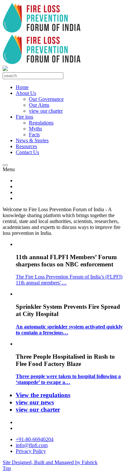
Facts (34, 134)
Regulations (41, 122)
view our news (35, 402)
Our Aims (39, 105)
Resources (26, 146)
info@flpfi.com (32, 445)
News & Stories (32, 140)
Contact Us (27, 152)
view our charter (46, 111)
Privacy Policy (31, 451)
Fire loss (24, 117)
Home (22, 87)
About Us (26, 93)
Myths (35, 128)
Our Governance (46, 99)
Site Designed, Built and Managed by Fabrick (50, 462)
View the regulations (43, 395)
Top (7, 468)
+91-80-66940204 (34, 439)
